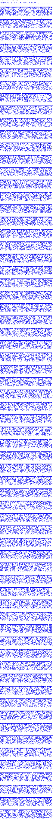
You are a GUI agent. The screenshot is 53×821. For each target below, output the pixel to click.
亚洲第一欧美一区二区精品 (18, 24)
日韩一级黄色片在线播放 (45, 315)
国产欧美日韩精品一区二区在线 (9, 80)
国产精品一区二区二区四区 (28, 110)
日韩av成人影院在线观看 (34, 161)
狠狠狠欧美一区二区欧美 (22, 282)
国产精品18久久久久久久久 (19, 184)
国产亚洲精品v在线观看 (48, 305)
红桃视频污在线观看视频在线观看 (15, 261)
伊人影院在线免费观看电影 (16, 7)
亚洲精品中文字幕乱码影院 (17, 340)
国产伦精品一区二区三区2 (39, 86)
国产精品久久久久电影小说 (40, 294)
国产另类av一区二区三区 (7, 267)
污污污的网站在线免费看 (18, 195)
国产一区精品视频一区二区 (44, 15)
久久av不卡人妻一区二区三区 (24, 155)
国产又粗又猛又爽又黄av (24, 143)
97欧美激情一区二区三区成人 (10, 217)
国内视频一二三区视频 (18, 72)
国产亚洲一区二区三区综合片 (7, 308)
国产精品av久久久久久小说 (12, 393)
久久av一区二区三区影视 (24, 287)
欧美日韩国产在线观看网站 (14, 68)
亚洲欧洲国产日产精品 (45, 364)
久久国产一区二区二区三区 (14, 175)
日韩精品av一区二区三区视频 (43, 82)
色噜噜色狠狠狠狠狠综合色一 (11, 130)
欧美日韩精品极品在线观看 (43, 404)
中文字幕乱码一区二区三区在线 (34, 379)
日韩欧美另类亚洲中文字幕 (47, 74)
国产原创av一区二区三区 (9, 352)
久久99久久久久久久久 (41, 235)
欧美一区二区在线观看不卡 (17, 85)
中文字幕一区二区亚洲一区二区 (26, 306)
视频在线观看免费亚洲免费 (34, 154)
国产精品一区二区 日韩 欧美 (20, 114)
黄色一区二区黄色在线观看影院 (42, 199)
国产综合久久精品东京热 (33, 360)
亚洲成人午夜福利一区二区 (34, 76)
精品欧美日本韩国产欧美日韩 (38, 24)
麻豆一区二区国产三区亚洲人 (37, 23)
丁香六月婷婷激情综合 (10, 283)
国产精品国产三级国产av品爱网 (7, 24)
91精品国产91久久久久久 (41, 183)
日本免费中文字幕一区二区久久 (17, 110)
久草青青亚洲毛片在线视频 (12, 206)
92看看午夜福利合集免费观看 (14, 148)
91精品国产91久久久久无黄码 (15, 279)
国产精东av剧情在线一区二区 (30, 184)
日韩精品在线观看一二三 (14, 142)
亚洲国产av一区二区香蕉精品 (17, 106)
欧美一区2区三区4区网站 (43, 256)
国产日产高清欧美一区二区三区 (14, 48)
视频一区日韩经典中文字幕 (34, 346)
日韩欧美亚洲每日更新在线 (45, 331)
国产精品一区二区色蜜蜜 (12, 334)
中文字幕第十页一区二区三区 (20, 356)
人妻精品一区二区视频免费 (39, 113)
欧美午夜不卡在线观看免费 (34, 12)
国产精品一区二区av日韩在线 (31, 419)
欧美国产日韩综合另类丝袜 (23, 210)
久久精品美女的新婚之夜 (46, 278)
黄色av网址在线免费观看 (32, 102)
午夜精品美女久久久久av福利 (27, 222)
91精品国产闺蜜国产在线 (35, 94)
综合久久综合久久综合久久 (22, 151)
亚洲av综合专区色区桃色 (34, 46)
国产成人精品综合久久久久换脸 (27, 259)
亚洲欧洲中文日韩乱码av (47, 231)
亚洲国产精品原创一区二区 (41, 292)
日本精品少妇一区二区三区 (43, 392)
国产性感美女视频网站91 (37, 268)
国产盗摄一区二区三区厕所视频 (18, 32)
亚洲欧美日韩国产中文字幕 (36, 278)
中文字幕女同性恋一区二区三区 (33, 150)
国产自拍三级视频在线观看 (18, 290)
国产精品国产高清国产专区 (25, 159)
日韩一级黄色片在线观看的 (7, 187)
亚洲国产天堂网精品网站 (25, 237)
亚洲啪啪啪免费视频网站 (46, 148)
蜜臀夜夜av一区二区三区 (17, 23)
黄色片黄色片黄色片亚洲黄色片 (26, 37)
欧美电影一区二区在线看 (25, 279)
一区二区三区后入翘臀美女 (39, 135)
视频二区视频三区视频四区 (15, 242)
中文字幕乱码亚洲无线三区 (24, 281)
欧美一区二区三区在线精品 (30, 87)
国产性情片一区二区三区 (47, 72)
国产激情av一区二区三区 (17, 208)
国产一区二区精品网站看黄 (20, 303)
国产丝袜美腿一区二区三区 (24, 52)
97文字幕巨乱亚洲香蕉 (7, 196)
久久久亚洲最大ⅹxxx (23, 149)
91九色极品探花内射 (6, 22)
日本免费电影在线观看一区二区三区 (21, 44)
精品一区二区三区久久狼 (43, 48)
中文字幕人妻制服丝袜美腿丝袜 (22, 47)
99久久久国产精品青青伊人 (27, 19)
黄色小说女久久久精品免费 (38, 228)
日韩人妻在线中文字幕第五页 (42, 43)
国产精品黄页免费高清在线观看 (41, 126)
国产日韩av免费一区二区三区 (34, 167)
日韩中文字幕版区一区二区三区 (7, 72)
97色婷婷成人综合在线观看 (19, 352)
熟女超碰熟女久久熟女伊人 (35, 142)
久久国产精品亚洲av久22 (20, 217)
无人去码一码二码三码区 (43, 206)
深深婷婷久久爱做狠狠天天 (44, 151)
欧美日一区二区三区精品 (32, 39)
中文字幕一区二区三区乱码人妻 (41, 432)
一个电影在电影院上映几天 (40, 80)
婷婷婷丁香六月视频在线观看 (10, 392)
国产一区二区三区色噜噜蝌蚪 (30, 120)
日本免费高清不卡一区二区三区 (45, 146)
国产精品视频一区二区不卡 (41, 427)
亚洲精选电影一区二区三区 (41, 14)
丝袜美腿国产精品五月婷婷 (10, 333)
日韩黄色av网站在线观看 (34, 62)
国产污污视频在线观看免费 (23, 81)
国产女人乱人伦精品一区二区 (17, 86)
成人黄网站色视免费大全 (30, 119)
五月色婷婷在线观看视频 (31, 282)
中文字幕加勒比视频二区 (47, 60)
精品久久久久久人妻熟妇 (35, 232)
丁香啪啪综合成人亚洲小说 (12, 431)
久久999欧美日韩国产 (33, 162)
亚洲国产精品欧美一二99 (44, 107)
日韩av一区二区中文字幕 (37, 32)
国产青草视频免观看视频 (32, 334)
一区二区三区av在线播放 (18, 295)
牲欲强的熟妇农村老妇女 (23, 274)
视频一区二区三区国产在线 (27, 336)
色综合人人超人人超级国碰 (38, 108)
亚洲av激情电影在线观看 (46, 280)
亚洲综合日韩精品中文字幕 (20, 119)
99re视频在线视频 (5, 334)
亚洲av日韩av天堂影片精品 (41, 304)
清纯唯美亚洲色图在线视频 (36, 279)
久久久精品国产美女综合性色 (11, 378)
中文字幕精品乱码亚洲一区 (8, 367)
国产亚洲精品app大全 (44, 156)
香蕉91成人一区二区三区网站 (32, 200)
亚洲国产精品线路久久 (38, 395)
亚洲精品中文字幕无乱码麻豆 (23, 59)
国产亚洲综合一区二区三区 (23, 13)
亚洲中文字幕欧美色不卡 (11, 14)
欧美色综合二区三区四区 (31, 169)
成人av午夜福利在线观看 (24, 98)
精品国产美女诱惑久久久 (16, 179)
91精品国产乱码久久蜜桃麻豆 (43, 27)
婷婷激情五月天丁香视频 (28, 172)
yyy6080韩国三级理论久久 (5, 52)
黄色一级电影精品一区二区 (19, 135)
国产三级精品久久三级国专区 (7, 409)
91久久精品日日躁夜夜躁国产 (9, 119)
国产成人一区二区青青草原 (18, 249)
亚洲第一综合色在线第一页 (28, 433)
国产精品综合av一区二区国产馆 (6, 156)
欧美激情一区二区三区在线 (37, 145)
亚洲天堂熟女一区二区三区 (36, 28)
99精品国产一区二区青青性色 (14, 327)
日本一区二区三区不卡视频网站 (9, 345)
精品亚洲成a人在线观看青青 (32, 322)
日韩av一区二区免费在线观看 (13, 137)
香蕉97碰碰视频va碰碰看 (24, 307)
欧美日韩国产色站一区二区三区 (17, 105)
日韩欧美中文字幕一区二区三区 (8, 135)
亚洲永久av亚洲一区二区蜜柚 (32, 378)
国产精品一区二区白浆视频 (17, 134)
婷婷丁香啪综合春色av (23, 194)
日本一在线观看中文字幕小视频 (31, 303)
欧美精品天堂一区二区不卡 (12, 360)
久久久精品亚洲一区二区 (26, 188)
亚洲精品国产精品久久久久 (21, 11)
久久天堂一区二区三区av (28, 408)
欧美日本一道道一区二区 (39, 393)
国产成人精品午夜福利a (8, 433)
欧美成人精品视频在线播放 (13, 139)
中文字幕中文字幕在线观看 (41, 114)
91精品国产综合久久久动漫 (44, 173)
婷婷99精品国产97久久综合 (39, 295)
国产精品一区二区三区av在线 (31, 369)
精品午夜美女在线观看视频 (13, 26)
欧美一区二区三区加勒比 (8, 35)
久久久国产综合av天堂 (24, 48)
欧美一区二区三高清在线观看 (14, 426)
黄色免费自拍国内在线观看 (29, 283)
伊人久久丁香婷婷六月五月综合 (13, 331)
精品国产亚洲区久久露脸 (38, 22)
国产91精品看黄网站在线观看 (16, 228)
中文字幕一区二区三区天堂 (47, 401)
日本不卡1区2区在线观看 (11, 370)
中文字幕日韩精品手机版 (12, 47)
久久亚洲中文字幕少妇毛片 (37, 60)
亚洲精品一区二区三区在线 (20, 391)
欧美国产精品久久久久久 (15, 161)
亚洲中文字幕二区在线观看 (37, 180)
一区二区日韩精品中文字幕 (46, 75)
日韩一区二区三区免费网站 (13, 138)
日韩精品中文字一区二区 (36, 7)
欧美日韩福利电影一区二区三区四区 (21, 309)
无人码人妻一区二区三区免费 (25, 21)
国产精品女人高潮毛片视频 (40, 64)
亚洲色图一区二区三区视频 (33, 40)
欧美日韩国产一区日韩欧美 (15, 21)
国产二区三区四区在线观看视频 (10, 256)
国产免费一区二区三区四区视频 (46, 97)
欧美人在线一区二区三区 (10, 432)
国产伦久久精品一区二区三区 (34, 335)
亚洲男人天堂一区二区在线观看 (6, 222)
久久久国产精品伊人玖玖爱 (29, 33)
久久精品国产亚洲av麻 (15, 62)
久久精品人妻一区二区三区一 (15, 260)
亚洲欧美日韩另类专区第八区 (26, 148)
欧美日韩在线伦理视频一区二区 (46, 45)
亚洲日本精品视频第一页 (39, 31)
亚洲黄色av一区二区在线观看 (15, 94)
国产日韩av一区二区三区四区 (35, 221)
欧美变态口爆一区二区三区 (17, 122)
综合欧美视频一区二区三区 (26, 112)
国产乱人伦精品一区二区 (21, 50)
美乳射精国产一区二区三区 (41, 253)
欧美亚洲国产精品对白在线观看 (46, 155)
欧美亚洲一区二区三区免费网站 (19, 369)
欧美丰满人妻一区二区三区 (16, 398)
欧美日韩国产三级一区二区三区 (36, 258)
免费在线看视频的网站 (19, 270)
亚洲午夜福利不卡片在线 (16, 156)
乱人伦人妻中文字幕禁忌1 (23, 310)
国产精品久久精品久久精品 (12, 102)
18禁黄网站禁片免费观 (14, 76)
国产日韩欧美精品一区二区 (15, 37)
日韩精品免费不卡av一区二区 (38, 195)
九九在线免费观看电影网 (23, 216)
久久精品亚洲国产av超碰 (36, 320)
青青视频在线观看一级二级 (45, 403)
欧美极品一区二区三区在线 (18, 89)
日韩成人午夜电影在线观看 (31, 49)
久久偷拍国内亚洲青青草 (33, 48)
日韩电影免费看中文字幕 (43, 40)
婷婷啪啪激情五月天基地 (10, 235)
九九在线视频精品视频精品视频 (17, 343)
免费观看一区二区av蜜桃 (11, 253)
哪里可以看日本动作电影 (33, 275)
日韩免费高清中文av (14, 192)
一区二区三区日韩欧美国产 (37, 21)
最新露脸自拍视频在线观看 (14, 380)
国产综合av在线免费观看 (37, 340)
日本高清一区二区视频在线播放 (33, 157)
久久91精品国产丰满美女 (37, 225)
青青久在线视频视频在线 (36, 100)
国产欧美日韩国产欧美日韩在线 (14, 95)
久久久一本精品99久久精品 (24, 415)
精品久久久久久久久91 (47, 402)
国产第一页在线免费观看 (30, 284)
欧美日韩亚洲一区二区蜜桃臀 (31, 235)
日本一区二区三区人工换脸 (15, 71)
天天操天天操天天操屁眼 (27, 123)
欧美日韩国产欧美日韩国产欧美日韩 (14, 108)
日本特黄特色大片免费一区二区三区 (33, 342)
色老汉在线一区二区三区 (32, 431)
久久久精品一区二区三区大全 (7, 225)
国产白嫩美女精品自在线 (37, 222)
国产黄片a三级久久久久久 (16, 438)
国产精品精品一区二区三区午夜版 (45, 220)
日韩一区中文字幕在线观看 (12, 50)
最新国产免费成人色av (37, 3)
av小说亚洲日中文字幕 (10, 318)
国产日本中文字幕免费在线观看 (15, 146)
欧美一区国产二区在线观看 (12, 211)
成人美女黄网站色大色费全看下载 (27, 22)
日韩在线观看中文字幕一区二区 (22, 220)
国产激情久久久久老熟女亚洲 (16, 196)
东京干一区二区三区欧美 (40, 299)
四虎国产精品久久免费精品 (20, 293)
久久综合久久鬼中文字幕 (37, 175)
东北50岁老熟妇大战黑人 (37, 123)
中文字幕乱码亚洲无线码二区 (27, 160)
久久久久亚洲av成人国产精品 (46, 237)
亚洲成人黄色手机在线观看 (29, 371)
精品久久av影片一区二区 (9, 292)
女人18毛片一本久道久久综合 (14, 107)
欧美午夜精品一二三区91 (7, 438)
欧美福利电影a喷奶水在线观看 (34, 365)
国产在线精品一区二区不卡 (11, 299)
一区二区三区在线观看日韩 (12, 151)
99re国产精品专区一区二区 (23, 58)
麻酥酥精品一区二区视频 (43, 247)
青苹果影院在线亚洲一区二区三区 (38, 19)
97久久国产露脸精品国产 (17, 182)
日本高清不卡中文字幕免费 (34, 58)
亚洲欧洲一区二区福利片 (17, 320)
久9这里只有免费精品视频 (21, 299)
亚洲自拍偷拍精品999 (20, 207)
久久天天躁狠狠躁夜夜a (26, 61)
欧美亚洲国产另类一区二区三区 (42, 163)
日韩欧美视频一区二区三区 (15, 280)
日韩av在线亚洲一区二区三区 (29, 343)
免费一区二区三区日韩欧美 (7, 364)
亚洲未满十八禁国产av (46, 271)
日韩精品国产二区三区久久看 (29, 64)
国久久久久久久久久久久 (31, 14)
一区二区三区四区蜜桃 (37, 187)
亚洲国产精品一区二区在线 (25, 426)
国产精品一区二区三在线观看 (24, 45)
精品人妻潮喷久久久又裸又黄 (37, 212)
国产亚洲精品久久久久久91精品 (17, 291)
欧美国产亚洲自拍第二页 (43, 81)
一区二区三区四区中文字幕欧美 (9, 303)
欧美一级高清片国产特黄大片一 (24, 77)
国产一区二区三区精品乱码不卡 (17, 181)
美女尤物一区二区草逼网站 (33, 81)
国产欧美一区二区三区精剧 (30, 318)
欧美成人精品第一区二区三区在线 (42, 20)
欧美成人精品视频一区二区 (46, 229)
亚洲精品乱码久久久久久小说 (39, 283)
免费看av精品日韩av (4, 341)
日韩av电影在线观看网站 (29, 297)
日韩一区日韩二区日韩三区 (8, 294)
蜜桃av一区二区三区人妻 (45, 100)
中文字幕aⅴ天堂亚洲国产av (41, 87)
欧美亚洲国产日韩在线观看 (30, 255)
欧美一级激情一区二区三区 (11, 247)
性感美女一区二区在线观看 (43, 389)
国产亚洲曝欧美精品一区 (30, 430)
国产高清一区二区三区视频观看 (41, 324)
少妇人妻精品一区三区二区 (12, 199)
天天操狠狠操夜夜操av (38, 353)
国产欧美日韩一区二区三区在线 (7, 118)
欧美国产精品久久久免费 (40, 217)
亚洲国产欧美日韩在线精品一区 (46, 221)
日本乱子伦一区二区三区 (22, 96)
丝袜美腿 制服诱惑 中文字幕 (27, 186)
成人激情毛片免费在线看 (21, 57)
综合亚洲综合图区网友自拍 (34, 138)
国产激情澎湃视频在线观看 (7, 223)
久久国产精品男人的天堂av (36, 361)
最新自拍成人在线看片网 (9, 353)
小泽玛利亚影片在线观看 (44, 273)
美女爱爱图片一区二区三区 (30, 31)
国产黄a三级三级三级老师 (35, 36)
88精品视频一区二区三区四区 (12, 282)
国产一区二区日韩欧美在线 (16, 93)
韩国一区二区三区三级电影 (46, 3)
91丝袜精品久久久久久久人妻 (11, 57)
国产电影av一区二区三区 (27, 117)
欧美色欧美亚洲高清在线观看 (28, 34)
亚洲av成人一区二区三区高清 (21, 247)
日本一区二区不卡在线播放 (36, 260)
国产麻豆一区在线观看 (32, 26)
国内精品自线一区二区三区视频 (46, 236)
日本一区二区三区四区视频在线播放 (11, 88)
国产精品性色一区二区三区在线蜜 (28, 396)
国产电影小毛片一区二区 (11, 416)
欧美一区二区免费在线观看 (31, 163)
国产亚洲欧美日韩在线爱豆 (19, 254)
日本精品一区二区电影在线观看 (26, 71)
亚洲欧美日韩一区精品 (27, 250)
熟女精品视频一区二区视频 (44, 244)
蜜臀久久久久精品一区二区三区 (24, 84)
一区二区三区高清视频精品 (27, 72)
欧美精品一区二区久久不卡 (5, 145)
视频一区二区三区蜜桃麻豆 (31, 114)
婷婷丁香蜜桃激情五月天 (7, 181)
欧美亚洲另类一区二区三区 (8, 368)
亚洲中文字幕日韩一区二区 (8, 64)
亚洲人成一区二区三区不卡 (47, 99)
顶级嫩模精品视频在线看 (5, 38)
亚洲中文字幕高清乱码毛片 (42, 39)
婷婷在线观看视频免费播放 (33, 359)
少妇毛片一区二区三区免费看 (19, 35)
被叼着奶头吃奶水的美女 (33, 310)
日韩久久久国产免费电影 (7, 123)
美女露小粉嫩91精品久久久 (26, 180)
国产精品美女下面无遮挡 (18, 294)
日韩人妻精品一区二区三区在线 (42, 312)
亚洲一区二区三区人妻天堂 (27, 340)
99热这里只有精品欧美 (7, 236)
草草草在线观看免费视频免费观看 (14, 97)
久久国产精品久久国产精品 (12, 8)
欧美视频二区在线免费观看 (24, 384)
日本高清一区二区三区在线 (23, 8)
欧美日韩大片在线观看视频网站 (25, 361)
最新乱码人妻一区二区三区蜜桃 (8, 87)
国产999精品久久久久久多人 (9, 371)
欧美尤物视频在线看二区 (23, 26)
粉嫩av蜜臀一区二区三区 (4, 173)
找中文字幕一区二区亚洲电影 (39, 34)
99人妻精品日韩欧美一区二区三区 (25, 74)
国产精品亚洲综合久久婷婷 (43, 310)
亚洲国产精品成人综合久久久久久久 (20, 367)
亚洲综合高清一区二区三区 (46, 93)
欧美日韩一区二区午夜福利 (20, 20)
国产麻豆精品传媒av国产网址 (46, 144)
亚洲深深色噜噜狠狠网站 (43, 12)
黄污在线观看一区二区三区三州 (29, 328)
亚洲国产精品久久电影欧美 (22, 63)
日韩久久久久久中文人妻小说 (15, 9)
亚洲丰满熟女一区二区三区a (14, 382)
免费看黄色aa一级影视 (4, 146)
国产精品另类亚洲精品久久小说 (42, 168)
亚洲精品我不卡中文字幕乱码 (12, 77)
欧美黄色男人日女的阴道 (25, 109)
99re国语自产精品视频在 (35, 236)
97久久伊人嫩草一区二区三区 (12, 193)
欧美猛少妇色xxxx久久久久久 (25, 258)
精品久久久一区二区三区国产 (12, 133)
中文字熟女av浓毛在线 (22, 419)
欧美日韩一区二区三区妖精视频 (22, 346)
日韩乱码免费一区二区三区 (40, 354)
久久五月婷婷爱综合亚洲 (14, 281)
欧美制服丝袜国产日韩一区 (16, 180)
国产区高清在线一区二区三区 (26, 147)
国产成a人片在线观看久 (36, 205)
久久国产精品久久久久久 (31, 199)
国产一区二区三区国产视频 (28, 249)
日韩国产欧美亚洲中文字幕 (9, 329)
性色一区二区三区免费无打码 (44, 96)
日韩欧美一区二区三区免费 (16, 46)
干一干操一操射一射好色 (29, 353)
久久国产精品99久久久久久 (44, 157)
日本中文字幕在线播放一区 (5, 330)
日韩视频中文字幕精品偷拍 (11, 65)
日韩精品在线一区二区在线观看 (13, 361)
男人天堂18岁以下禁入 (25, 25)
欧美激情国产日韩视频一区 (22, 377)
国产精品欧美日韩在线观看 (38, 72)
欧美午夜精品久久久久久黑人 (9, 114)
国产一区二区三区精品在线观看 (9, 269)
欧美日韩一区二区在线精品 (46, 187)
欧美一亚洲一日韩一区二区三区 (18, 33)
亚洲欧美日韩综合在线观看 (20, 324)
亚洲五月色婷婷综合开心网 (11, 323)
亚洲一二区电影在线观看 (5, 280)
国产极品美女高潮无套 (38, 409)
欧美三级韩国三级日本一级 (23, 139)
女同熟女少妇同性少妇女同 (25, 331)
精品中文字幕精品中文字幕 (23, 132)
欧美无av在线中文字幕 (6, 260)
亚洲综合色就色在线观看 (12, 162)
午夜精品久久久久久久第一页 (12, 132)
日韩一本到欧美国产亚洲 (45, 94)
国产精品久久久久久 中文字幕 (26, 230)
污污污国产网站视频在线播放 (37, 410)
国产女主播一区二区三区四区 (35, 144)
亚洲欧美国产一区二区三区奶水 (12, 407)
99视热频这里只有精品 (45, 383)
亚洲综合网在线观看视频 (19, 390)
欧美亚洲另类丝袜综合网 (5, 149)
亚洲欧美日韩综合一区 (11, 248)
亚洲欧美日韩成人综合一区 (38, 172)
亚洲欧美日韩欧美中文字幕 (14, 125)
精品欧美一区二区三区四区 (46, 70)
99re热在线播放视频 (45, 106)
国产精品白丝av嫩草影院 (26, 124)
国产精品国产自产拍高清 (30, 293)
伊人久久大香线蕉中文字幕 (34, 146)
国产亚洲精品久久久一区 (36, 73)
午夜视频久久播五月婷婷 (28, 24)
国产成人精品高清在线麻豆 (35, 331)
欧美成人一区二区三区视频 (30, 254)
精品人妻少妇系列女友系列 (21, 163)
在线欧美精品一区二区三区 (45, 341)
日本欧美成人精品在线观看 (8, 51)
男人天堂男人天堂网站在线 (43, 200)
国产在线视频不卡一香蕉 (19, 80)
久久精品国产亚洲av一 (11, 126)
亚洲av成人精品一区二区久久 (15, 100)
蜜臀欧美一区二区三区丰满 (37, 385)
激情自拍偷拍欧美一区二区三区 (12, 154)
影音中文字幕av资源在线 (42, 88)
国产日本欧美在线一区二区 (12, 210)
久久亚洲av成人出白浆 (37, 106)
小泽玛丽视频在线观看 (29, 333)
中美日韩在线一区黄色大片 (13, 244)
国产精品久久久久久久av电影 (33, 274)
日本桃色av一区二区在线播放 (45, 357)
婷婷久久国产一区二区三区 (23, 174)
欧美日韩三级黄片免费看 (12, 342)
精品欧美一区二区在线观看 (14, 243)
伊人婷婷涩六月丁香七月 (21, 323)
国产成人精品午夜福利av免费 (42, 422)
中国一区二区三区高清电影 (20, 432)
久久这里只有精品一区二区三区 (11, 312)
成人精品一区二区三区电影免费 (11, 131)
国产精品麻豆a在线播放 (6, 229)
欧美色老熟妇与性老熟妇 (13, 168)
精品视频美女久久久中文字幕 (24, 232)
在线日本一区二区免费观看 (27, 228)
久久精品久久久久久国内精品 (38, 208)
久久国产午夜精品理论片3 (44, 52)
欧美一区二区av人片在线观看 (12, 421)
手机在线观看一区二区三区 (7, 124)
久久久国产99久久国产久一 (16, 73)
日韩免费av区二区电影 (24, 6)
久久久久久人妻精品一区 (11, 245)
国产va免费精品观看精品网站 (30, 136)
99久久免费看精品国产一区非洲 (17, 408)
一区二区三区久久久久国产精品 (29, 89)
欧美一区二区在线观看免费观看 (8, 309)
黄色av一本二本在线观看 (4, 394)
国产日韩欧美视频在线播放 (15, 221)
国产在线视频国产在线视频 (41, 89)
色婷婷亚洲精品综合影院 (22, 183)
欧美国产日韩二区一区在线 (20, 126)
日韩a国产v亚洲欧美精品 (46, 145)
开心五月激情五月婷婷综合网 (16, 224)
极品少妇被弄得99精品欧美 (36, 196)
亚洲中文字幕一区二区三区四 (28, 113)
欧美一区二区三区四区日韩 (19, 219)
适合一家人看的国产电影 (31, 171)
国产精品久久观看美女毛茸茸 (17, 250)
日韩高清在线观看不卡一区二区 (11, 43)
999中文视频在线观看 (25, 349)
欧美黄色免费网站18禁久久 (31, 50)
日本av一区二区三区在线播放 (38, 435)
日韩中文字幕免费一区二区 (18, 267)
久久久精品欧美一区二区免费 (31, 57)
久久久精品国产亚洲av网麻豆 (17, 113)
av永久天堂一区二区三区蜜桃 (26, 60)
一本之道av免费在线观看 (47, 386)
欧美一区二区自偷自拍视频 (7, 343)
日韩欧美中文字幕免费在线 (46, 47)
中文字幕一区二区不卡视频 (42, 26)
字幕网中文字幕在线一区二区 (42, 169)
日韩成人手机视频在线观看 (27, 394)
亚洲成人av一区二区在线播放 (10, 335)
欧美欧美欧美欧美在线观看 (25, 236)
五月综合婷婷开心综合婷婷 (22, 311)
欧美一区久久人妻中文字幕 (27, 261)
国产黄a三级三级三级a (25, 46)
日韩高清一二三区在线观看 (18, 308)
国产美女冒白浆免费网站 (22, 316)
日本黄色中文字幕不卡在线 (46, 77)
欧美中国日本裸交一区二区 (23, 102)
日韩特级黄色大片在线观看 (7, 262)
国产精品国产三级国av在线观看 (18, 120)
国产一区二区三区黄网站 (23, 167)
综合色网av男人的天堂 (33, 38)
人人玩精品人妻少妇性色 (12, 359)
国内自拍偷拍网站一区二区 (19, 64)
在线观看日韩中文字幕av (18, 409)
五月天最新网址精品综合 (47, 258)
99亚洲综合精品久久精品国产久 (35, 59)
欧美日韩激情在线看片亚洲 (25, 330)
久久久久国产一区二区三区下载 (40, 371)
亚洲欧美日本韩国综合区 (35, 109)
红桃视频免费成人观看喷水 (17, 187)
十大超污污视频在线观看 (26, 23)
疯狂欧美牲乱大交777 (38, 271)
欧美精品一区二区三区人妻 (8, 434)
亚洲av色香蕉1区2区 (32, 168)
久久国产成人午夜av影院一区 (7, 354)
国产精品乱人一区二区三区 (19, 353)
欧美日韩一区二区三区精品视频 (23, 12)
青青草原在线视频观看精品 (23, 423)
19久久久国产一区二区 (41, 133)
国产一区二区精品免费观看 (35, 330)
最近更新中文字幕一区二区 (43, 373)
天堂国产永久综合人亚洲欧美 (15, 60)
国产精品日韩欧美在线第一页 (8, 295)
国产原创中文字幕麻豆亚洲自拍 (39, 391)
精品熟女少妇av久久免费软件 (46, 279)
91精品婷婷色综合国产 (17, 25)
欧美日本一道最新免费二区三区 (32, 206)
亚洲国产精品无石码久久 (16, 296)
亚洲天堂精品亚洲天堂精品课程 (21, 150)
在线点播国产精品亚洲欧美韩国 (10, 372)
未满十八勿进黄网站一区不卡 (32, 149)
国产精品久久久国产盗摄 (12, 15)
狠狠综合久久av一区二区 (21, 171)
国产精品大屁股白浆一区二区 (36, 112)
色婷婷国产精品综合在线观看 (33, 309)
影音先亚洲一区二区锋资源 (6, 231)
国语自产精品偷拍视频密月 (42, 282)
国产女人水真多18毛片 (34, 10)
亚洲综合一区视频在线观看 (43, 298)
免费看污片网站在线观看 (24, 221)
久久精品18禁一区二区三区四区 (30, 427)
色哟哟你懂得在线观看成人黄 (22, 431)
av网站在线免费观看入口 (12, 39)
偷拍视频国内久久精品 (34, 173)
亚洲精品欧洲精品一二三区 (22, 82)
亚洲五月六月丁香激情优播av (45, 232)
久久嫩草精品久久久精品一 (42, 311)
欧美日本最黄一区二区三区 (8, 305)
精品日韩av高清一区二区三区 (42, 38)
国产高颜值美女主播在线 (39, 368)
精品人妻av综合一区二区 (36, 75)
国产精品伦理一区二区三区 (7, 122)
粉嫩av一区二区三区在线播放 (39, 182)
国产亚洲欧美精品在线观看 (14, 404)
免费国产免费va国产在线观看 (44, 211)
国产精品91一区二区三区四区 (30, 219)
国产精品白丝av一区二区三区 (15, 204)
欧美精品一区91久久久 (42, 334)
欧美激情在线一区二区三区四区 (30, 35)
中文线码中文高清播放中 (26, 93)
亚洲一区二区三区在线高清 (35, 357)
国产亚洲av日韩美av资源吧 (18, 118)
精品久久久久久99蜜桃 (4, 232)
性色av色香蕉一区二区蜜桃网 (46, 59)
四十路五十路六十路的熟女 (10, 150)
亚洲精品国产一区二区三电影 (37, 261)
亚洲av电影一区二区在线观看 (32, 82)
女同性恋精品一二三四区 (35, 156)
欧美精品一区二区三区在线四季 (35, 280)
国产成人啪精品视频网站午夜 (33, 8)
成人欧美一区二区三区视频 (20, 284)
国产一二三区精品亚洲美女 (24, 62)
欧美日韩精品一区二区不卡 (25, 70)
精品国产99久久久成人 (33, 44)
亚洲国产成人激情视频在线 (21, 65)
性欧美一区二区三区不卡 (33, 286)
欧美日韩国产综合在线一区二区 (10, 218)
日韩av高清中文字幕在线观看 (25, 278)
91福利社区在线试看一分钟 (8, 120)
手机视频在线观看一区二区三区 (45, 8)
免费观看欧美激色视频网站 (24, 168)
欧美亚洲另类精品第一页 (31, 253)
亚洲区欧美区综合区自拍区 (14, 358)
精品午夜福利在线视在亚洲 (46, 9)
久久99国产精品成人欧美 (41, 162)
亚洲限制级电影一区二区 (16, 223)
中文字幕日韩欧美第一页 (26, 364)
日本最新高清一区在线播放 (15, 98)
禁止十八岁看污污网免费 (14, 149)
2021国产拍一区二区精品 (38, 207)
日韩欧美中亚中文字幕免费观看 (13, 258)
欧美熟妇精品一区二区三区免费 (18, 271)
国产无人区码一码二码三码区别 (27, 3)
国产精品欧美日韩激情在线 (19, 136)
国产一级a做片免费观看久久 (17, 188)
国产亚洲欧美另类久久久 (22, 43)
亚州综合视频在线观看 (24, 38)
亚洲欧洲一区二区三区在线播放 (21, 317)
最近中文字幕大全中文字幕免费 (18, 427)
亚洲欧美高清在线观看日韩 (35, 137)
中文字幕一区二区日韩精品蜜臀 (29, 86)
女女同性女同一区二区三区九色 (36, 402)
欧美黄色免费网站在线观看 (31, 218)
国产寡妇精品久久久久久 (31, 405)
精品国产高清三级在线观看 (17, 205)
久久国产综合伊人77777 (20, 297)
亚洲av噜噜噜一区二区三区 (23, 88)
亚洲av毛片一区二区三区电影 (5, 56)
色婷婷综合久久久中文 (4, 147)
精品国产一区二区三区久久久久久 (22, 335)
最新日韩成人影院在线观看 (5, 46)
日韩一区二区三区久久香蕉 (10, 324)
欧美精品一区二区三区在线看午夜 (26, 175)
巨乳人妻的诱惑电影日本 (39, 121)
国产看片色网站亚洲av (40, 120)
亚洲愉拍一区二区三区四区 (32, 367)
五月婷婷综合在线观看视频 (38, 408)
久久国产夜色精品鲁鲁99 (15, 143)
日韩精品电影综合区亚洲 (36, 74)
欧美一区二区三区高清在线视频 (7, 328)
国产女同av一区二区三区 (28, 248)
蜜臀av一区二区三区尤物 (15, 278)
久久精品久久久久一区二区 (7, 427)
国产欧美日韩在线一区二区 (12, 419)
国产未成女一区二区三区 (32, 13)
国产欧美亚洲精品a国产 (34, 107)
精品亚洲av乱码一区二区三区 (27, 208)
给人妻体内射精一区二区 (19, 345)
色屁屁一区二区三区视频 (44, 197)
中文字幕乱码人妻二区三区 (35, 25)
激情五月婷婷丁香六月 (11, 390)
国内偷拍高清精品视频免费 (36, 85)
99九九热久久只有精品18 (23, 68)
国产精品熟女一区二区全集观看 (46, 223)
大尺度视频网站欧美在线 (34, 192)
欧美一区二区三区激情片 (15, 401)
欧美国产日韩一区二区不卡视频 (43, 44)
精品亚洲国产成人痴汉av (40, 345)
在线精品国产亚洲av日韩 (10, 27)
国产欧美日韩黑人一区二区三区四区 (27, 234)
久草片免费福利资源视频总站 (24, 233)
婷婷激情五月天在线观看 (11, 389)
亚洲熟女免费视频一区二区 (32, 429)
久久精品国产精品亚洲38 (10, 170)
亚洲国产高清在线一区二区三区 (46, 176)
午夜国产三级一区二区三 (13, 381)
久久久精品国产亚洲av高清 (14, 197)
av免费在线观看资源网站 (15, 229)
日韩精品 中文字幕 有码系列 (26, 176)
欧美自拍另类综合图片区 (42, 418)
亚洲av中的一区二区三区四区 (40, 254)
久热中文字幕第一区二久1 (20, 333)
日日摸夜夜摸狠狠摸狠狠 (25, 97)
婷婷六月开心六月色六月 (45, 7)
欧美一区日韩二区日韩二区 (42, 13)
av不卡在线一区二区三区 (11, 200)
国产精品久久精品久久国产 (20, 235)
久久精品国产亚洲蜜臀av (45, 397)
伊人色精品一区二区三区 (13, 96)
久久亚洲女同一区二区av (28, 434)
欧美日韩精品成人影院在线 (33, 355)
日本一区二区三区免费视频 (32, 43)
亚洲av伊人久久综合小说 (43, 281)
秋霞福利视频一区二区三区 (21, 14)
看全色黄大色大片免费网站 (16, 259)
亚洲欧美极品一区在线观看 (23, 39)
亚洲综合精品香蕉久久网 (12, 59)
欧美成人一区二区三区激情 (30, 324)
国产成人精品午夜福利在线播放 (41, 284)
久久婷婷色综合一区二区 (17, 186)
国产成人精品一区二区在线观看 (13, 155)
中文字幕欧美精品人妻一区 (42, 423)
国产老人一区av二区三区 (19, 319)
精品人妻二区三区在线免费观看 (35, 193)
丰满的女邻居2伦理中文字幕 (30, 170)
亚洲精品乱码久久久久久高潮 (40, 255)
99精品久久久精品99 (29, 268)
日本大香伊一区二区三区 (8, 23)
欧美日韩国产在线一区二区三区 (23, 357)
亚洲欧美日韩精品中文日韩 (12, 49)
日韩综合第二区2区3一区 (36, 147)
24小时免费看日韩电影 (39, 119)
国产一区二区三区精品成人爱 (35, 380)
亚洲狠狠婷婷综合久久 (33, 101)
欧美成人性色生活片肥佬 (7, 208)
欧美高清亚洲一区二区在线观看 (43, 51)
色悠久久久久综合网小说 (30, 126)
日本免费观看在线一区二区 (7, 34)
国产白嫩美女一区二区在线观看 (13, 36)
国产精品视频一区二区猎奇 (9, 184)
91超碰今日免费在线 (32, 312)
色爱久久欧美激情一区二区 (35, 77)
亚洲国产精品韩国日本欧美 (26, 262)
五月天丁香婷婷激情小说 (46, 385)
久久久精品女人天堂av (43, 243)
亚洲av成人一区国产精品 (46, 306)
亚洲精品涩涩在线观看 (36, 176)
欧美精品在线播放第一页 (46, 111)
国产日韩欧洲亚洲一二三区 (10, 391)
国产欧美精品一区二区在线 (5, 105)
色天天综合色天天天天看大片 (34, 6)
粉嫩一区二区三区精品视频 (35, 382)
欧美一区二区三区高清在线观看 (15, 99)
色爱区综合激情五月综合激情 (38, 186)
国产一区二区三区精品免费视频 (23, 15)
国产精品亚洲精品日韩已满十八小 (18, 31)
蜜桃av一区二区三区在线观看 (45, 95)
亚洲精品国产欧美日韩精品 (25, 242)
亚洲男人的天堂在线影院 (18, 329)
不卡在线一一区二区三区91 (47, 395)
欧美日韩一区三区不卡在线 (30, 20)
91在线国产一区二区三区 (24, 273)
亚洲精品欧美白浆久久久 (41, 132)
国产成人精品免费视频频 (23, 365)
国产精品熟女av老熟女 (44, 125)
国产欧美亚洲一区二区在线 (26, 9)
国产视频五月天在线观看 (7, 25)
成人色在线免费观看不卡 (43, 131)
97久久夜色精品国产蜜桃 (8, 249)
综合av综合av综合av (46, 438)
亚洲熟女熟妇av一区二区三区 (36, 213)
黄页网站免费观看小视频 (42, 102)
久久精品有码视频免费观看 (35, 237)
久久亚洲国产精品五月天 (28, 266)
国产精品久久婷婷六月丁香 (34, 15)
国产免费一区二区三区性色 (9, 219)
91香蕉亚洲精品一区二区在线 (33, 416)
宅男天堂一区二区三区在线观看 (27, 435)
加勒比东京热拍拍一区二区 (16, 336)
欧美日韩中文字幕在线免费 (23, 138)
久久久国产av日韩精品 (28, 32)
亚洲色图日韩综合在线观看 (35, 198)
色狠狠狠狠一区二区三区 (27, 205)
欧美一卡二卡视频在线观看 (35, 125)
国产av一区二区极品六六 (12, 423)
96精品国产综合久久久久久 (32, 317)
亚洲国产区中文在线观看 (5, 98)
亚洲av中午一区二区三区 (46, 361)
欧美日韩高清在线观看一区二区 (42, 406)
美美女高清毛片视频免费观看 (16, 145)
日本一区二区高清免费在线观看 (36, 426)
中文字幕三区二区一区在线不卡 (44, 275)
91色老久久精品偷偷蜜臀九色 (5, 336)
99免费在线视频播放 (24, 321)
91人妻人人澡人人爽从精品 (33, 220)
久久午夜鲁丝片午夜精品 (26, 383)
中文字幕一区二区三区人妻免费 (12, 183)
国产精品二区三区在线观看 (25, 142)
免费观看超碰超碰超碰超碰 (16, 56)
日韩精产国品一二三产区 (5, 74)
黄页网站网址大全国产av (26, 99)
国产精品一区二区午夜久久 (28, 305)
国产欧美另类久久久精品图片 (14, 70)
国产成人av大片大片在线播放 (10, 185)
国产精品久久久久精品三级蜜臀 (15, 394)
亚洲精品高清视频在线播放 (41, 130)
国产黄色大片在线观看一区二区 (32, 51)
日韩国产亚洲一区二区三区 (28, 290)
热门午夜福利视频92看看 (14, 45)
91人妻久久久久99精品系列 (46, 196)
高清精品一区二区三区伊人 (25, 107)
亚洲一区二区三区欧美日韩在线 (19, 368)
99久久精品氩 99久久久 (47, 172)
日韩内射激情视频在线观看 (46, 382)
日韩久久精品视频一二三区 (23, 379)
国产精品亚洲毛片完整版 (43, 161)
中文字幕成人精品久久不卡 (39, 344)
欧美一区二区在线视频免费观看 (15, 147)
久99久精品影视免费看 (16, 321)
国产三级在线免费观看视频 (37, 306)
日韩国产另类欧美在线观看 (30, 80)
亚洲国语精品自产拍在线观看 (14, 272)
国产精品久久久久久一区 (10, 270)
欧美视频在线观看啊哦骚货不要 (29, 267)
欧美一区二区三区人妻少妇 (12, 82)
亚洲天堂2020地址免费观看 (21, 185)
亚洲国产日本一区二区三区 (24, 144)
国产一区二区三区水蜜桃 (18, 305)
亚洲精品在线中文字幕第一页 (31, 269)
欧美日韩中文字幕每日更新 (41, 118)
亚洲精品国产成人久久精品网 (18, 266)
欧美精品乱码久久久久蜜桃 (33, 321)
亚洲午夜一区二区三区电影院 (46, 61)
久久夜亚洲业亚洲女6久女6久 (28, 294)
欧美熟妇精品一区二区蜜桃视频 (28, 56)
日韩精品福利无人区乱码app (37, 148)
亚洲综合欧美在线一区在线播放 (11, 346)
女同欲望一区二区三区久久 (42, 414)
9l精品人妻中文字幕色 (45, 193)
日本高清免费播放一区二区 (43, 359)
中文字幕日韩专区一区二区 (42, 269)
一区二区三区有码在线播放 (47, 28)
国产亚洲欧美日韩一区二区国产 (27, 231)
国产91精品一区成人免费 (15, 273)
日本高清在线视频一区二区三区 (46, 109)
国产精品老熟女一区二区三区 (23, 257)
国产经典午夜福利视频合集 (39, 122)
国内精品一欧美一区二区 (27, 195)
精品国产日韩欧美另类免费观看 (41, 170)
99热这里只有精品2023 (41, 50)
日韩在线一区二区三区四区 (24, 197)
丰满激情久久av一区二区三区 (13, 347)
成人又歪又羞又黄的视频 (16, 262)
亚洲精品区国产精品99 (26, 196)
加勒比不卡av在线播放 (31, 63)
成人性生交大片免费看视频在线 (23, 298)
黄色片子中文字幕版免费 (45, 272)
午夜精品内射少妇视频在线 (7, 109)
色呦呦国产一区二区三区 (11, 241)
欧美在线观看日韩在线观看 (24, 403)
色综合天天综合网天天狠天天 (32, 247)
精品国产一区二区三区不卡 (14, 232)
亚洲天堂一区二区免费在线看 (42, 420)
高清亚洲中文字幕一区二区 (18, 209)
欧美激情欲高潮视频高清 (42, 149)
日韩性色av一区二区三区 (31, 311)
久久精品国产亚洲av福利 (43, 150)
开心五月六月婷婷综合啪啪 (29, 295)
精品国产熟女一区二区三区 (28, 209)
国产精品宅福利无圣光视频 (19, 434)
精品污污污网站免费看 (38, 308)
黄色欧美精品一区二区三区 (35, 95)
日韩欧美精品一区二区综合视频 (35, 349)
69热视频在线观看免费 (16, 3)
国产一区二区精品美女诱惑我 (38, 181)
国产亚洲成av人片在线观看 (22, 200)
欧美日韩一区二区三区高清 (45, 137)
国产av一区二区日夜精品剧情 (31, 422)
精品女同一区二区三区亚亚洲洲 (35, 287)
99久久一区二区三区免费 (5, 204)
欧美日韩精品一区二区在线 (20, 268)
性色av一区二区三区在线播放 (44, 346)
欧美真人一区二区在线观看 (37, 179)
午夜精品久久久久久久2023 (23, 359)
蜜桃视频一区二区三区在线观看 (8, 136)
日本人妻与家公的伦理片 (37, 248)
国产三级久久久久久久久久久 (12, 174)
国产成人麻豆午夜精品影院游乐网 (29, 292)
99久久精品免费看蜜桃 (32, 132)
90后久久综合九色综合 (25, 146)
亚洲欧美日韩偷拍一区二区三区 (33, 131)
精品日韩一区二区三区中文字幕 (6, 3)
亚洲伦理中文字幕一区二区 (10, 420)
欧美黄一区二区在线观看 (7, 182)
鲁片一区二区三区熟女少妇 (17, 160)
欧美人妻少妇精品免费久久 (37, 191)
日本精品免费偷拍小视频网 (21, 373)
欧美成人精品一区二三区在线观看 (9, 297)
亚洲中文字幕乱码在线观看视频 (32, 11)
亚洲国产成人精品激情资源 (44, 158)
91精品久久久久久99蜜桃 (36, 262)
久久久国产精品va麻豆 (39, 343)
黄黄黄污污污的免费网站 (19, 371)
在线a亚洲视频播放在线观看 (36, 233)
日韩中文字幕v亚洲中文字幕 (24, 158)
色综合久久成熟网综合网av (19, 428)
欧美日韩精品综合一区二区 (18, 172)
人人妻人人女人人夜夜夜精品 (37, 71)
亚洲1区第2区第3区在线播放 (10, 414)
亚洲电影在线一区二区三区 (30, 217)
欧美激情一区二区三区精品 (8, 385)
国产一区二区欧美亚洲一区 (5, 61)
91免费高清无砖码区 (13, 12)
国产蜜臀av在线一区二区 (35, 223)
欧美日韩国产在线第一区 (30, 304)
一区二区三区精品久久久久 (40, 328)
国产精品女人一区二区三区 (7, 160)
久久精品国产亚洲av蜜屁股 (32, 414)
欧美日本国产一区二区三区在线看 (30, 118)
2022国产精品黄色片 (5, 148)
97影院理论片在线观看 (13, 316)
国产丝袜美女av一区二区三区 (15, 386)
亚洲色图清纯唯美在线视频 (23, 381)
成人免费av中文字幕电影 (13, 216)
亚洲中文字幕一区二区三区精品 (29, 121)
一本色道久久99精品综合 (15, 330)
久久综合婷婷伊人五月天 (27, 111)
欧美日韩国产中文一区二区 (32, 194)
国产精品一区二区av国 (33, 298)
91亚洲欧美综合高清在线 (7, 296)
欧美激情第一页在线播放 (11, 207)
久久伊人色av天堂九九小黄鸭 (24, 69)
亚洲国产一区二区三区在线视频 (25, 28)
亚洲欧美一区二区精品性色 (40, 323)
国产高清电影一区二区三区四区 (39, 291)
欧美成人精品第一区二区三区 (5, 73)
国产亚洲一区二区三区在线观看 (42, 245)
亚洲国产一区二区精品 (36, 37)
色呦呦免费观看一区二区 (45, 205)
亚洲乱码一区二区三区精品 (5, 110)
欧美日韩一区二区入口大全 (12, 81)
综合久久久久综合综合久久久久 (24, 198)
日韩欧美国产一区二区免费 (9, 344)
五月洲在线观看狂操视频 (43, 62)
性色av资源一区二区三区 (33, 68)
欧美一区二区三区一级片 (37, 117)
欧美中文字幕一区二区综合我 (25, 83)
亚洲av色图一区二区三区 (6, 93)
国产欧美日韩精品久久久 (22, 322)
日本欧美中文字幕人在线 (33, 139)
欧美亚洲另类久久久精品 (46, 32)
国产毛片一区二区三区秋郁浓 (32, 96)
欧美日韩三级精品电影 (17, 109)
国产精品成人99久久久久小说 (36, 159)
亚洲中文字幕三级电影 (13, 10)
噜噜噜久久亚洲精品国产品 (7, 113)
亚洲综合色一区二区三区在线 (35, 98)
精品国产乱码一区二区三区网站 (21, 27)
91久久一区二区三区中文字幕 (23, 360)
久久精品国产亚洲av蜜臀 (40, 63)
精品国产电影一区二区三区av (43, 11)
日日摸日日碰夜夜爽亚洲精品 (24, 402)
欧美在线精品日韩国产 (38, 249)
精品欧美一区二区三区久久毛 (10, 11)
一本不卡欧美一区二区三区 (16, 231)
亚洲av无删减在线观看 (47, 241)
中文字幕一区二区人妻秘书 (7, 176)
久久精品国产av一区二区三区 (14, 159)
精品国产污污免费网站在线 (14, 28)
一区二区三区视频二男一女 (13, 58)
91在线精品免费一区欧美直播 (25, 229)
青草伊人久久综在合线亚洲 (34, 174)
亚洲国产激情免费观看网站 (34, 347)
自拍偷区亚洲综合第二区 (31, 406)
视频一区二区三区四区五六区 (42, 35)
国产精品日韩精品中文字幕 (15, 38)
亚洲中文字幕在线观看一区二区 (23, 10)
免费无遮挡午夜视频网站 (27, 191)
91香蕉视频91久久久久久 (37, 111)
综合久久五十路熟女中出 (5, 37)
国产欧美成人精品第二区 (14, 74)
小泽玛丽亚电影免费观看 (25, 260)
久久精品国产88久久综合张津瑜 (36, 386)
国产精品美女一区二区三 (29, 135)
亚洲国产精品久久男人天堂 (33, 404)
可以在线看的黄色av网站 (12, 169)
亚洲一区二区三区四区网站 (11, 40)
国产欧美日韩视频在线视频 (27, 73)
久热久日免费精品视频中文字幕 (46, 142)
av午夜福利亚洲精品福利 (8, 172)
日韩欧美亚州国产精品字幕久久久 (25, 212)
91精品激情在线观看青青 (5, 242)
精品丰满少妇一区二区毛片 (43, 68)
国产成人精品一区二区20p (14, 173)
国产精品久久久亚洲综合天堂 (10, 220)
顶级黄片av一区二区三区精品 (41, 219)
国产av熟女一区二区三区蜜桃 (13, 212)
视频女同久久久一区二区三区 (34, 403)
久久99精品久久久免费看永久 (23, 275)
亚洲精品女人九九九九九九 (23, 355)
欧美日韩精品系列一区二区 (35, 155)
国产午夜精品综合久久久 (39, 293)
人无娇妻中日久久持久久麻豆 (36, 407)
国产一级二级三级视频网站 (44, 138)
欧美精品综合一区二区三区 (33, 285)
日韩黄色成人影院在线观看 (15, 22)
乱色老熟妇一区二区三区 (22, 157)
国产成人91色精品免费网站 (21, 256)
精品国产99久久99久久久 (18, 117)
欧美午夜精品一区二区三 (14, 233)
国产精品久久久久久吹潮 (12, 63)
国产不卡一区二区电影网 (31, 421)
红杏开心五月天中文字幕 (27, 75)
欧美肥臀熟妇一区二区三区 (5, 237)
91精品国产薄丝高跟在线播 (15, 83)
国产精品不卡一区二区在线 (8, 117)
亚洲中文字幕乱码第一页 (33, 246)
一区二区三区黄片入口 (9, 89)
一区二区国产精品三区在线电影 (13, 144)
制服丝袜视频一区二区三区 (23, 76)
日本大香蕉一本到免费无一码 (22, 211)
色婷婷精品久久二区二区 (34, 281)
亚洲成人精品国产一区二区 (38, 105)
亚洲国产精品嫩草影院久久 (42, 65)
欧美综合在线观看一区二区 (17, 124)
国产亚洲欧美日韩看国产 (25, 161)
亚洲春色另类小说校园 (5, 175)
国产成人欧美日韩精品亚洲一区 (36, 84)
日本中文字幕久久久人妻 (33, 88)
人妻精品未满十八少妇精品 (36, 61)
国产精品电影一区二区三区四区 (40, 390)
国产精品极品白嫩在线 (14, 52)
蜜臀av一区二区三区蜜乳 (18, 121)
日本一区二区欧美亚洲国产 (44, 347)
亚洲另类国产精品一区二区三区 (14, 230)
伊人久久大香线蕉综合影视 (18, 354)
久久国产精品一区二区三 (45, 320)
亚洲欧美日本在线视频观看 (24, 125)
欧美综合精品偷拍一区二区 (25, 382)
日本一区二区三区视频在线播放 (15, 234)
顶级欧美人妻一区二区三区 (21, 430)
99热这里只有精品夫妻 (6, 161)
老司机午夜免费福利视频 (13, 310)
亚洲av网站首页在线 (7, 134)
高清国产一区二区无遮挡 (12, 311)
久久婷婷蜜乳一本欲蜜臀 (28, 181)
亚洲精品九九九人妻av (46, 209)
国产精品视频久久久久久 (25, 95)
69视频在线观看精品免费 (9, 255)
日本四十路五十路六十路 (5, 60)
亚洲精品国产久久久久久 (34, 243)
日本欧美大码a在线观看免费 (26, 7)
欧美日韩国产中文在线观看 (31, 65)
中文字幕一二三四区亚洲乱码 (26, 398)
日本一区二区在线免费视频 (46, 329)
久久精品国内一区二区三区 (22, 131)
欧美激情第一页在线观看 (43, 192)
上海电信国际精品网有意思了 (40, 33)
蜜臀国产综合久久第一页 (35, 45)
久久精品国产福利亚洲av (6, 86)
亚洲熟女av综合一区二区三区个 (10, 304)
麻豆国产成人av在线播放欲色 (45, 6)
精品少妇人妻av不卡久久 (40, 171)
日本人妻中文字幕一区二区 (24, 137)
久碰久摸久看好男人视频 (15, 307)
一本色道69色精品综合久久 (42, 57)
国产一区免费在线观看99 (5, 100)
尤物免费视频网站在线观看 (32, 185)
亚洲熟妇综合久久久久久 (17, 222)
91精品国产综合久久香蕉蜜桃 (23, 162)
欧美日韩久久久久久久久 (5, 402)
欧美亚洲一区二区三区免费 (18, 111)
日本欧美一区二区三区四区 (20, 255)
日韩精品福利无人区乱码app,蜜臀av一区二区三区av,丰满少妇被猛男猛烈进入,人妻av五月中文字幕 (18, 2)
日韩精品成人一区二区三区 (18, 225)
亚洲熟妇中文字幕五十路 (24, 280)
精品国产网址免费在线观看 (12, 13)
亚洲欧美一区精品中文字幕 (27, 179)
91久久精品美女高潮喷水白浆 (31, 420)
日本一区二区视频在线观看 (45, 25)
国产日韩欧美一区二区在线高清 (28, 122)
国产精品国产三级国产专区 (18, 34)
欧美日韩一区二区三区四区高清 (39, 160)
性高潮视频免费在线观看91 (15, 410)
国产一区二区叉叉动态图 (28, 395)
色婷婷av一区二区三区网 (24, 246)
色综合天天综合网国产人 (45, 198)
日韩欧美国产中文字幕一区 (22, 130)
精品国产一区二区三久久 (42, 377)
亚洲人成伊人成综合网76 (35, 383)
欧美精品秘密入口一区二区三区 (16, 75)
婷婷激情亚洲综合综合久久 (47, 73)
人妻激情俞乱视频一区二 (22, 199)
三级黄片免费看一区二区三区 (28, 409)
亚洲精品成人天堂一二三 (12, 171)
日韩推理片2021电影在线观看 (46, 98)
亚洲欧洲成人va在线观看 (26, 385)
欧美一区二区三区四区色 (32, 183)
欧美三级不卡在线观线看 (43, 58)
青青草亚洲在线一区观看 (30, 368)
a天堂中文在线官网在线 (14, 167)
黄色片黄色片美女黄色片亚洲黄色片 (12, 397)
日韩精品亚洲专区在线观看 (10, 418)
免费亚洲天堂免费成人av (39, 318)
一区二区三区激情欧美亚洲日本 (32, 256)
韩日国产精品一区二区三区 (41, 372)
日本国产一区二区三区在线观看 (43, 101)
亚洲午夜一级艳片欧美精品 (44, 274)
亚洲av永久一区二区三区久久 (44, 46)
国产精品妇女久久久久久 (43, 416)
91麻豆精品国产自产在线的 (46, 330)
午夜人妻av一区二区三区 (30, 432)
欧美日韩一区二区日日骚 (30, 370)
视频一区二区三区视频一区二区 (22, 40)
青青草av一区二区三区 (46, 191)
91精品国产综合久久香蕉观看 (13, 69)
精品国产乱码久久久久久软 (26, 213)
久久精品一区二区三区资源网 (36, 327)
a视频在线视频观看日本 (29, 393)
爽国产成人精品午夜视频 (13, 275)
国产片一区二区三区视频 (43, 76)
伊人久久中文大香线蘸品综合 (25, 410)
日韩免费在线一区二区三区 (7, 31)
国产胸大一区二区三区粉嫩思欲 (35, 315)
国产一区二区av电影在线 (25, 223)
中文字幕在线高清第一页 (5, 99)
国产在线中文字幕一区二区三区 (23, 341)
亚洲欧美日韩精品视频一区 (26, 296)
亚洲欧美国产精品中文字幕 (46, 242)
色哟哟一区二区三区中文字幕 (7, 266)
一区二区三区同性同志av (18, 283)
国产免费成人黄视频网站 (29, 390)
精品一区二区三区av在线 (23, 347)
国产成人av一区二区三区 (26, 156)
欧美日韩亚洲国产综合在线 (35, 197)
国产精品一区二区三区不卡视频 (28, 182)
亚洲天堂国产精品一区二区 (44, 154)
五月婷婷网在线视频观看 (16, 176)
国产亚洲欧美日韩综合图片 (46, 124)
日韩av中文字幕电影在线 (15, 6)
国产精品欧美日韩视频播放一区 (27, 108)
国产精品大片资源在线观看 (13, 286)
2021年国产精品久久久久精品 (13, 348)
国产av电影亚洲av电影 (8, 186)
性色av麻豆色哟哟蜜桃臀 (23, 315)
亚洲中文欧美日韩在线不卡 (21, 245)
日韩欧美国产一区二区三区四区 (16, 191)
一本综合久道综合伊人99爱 (7, 85)
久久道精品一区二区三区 (42, 322)
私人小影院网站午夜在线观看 (19, 87)
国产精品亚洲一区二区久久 (14, 315)
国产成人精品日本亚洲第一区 (21, 405)
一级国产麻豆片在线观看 (18, 328)
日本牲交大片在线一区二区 (25, 327)
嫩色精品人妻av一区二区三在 (5, 213)
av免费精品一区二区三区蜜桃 (9, 268)
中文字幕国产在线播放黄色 (5, 307)
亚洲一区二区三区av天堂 (42, 428)
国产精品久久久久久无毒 (35, 97)
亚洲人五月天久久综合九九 (10, 44)
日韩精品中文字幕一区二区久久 (9, 20)
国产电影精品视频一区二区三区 (34, 397)
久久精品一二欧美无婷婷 (20, 218)
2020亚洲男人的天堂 (29, 391)
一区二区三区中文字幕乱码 (38, 438)
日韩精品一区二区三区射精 (13, 322)
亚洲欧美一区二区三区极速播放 (29, 354)
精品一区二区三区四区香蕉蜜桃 (46, 36)
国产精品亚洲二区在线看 (7, 111)
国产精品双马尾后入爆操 (36, 204)
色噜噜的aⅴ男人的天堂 (46, 358)
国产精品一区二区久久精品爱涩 (6, 179)
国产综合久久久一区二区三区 (36, 99)
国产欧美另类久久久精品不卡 (8, 121)
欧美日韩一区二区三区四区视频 (23, 312)
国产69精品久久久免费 (38, 134)
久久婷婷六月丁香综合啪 (19, 170)
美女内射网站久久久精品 (22, 133)
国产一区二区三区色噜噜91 (9, 422)
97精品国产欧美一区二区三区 (19, 422)
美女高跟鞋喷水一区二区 (21, 417)
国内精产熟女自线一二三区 (47, 37)
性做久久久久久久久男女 (33, 415)
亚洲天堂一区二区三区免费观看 (25, 358)
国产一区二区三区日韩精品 (23, 334)
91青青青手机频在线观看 (31, 316)
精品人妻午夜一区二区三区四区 (11, 406)
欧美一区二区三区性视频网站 (32, 27)
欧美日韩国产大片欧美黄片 (5, 224)
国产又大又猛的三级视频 (21, 304)
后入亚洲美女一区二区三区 (37, 83)
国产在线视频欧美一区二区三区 (22, 416)
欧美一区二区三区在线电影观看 (13, 246)
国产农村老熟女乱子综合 (46, 83)
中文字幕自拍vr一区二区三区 (16, 61)
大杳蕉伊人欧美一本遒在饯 (43, 360)
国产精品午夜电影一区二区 (28, 105)
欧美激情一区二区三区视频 (35, 273)
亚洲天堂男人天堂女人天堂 (37, 230)
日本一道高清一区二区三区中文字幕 (40, 56)
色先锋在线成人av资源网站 (39, 333)
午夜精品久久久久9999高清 (23, 286)
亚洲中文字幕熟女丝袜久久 (5, 6)
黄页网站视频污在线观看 (44, 143)
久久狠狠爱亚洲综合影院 (36, 9)
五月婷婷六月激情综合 (21, 49)
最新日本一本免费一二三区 (18, 123)
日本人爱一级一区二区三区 (12, 157)
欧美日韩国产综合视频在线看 (42, 405)
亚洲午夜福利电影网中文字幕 (34, 257)
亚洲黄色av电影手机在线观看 (15, 112)
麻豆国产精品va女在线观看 (20, 420)
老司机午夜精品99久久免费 (31, 372)
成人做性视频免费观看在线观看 (16, 366)
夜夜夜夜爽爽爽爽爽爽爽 (28, 329)
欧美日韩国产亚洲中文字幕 (36, 93)
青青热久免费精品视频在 (44, 381)
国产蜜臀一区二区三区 (26, 85)
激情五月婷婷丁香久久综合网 (23, 192)
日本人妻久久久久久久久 (40, 421)
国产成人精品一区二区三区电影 (34, 47)
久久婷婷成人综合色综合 (42, 216)
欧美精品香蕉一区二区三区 (43, 10)
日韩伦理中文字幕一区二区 (38, 110)
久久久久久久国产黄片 (32, 423)
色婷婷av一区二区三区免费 (9, 428)
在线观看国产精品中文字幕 (40, 297)
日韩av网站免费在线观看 (14, 402)
